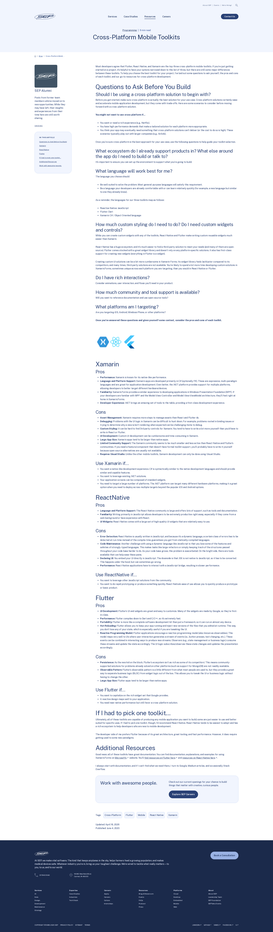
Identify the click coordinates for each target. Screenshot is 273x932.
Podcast (142, 904)
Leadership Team (215, 897)
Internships (108, 904)
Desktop (176, 897)
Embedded (177, 900)
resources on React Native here (198, 758)
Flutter (42, 154)
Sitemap (78, 925)
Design (37, 900)
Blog (41, 56)
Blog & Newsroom (146, 894)
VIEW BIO (39, 126)
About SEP (212, 894)
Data (36, 897)
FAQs (141, 900)
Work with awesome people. (50, 166)
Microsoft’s (121, 758)
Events (141, 897)
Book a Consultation (224, 855)
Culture (107, 900)
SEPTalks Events (214, 904)
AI (35, 894)
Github (207, 925)
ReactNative (44, 150)
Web (175, 907)
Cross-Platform (113, 815)
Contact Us (229, 16)
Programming (129, 30)
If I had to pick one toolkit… (50, 158)
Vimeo (216, 925)
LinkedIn (196, 925)
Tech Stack (73, 900)
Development (40, 904)
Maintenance (40, 907)
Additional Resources (48, 162)
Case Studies (74, 894)
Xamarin (42, 146)
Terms (87, 925)
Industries (73, 897)
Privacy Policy (66, 925)
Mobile (141, 815)
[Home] (35, 56)
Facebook (227, 925)
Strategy (38, 910)
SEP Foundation (214, 900)
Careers (107, 897)
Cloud (175, 894)
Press (141, 907)
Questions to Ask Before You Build (53, 142)
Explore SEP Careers (183, 794)
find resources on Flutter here (159, 758)
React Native (157, 815)
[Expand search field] (236, 5)
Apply (106, 894)
